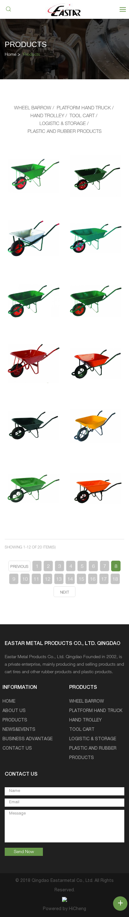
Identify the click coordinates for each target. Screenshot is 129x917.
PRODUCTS (15, 720)
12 (47, 579)
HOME (9, 702)
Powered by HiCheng (64, 909)
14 (70, 579)
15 (81, 579)
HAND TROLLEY (47, 116)
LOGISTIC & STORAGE (62, 124)
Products (31, 55)
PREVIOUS (19, 567)
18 (115, 579)
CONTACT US (17, 749)
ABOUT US (14, 711)
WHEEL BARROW (32, 108)
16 (92, 579)
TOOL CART (82, 116)
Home (10, 55)
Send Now (24, 852)
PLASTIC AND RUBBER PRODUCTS (64, 131)
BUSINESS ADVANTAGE (28, 739)
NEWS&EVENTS (19, 730)
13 (59, 579)
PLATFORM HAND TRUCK (84, 108)
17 (104, 579)
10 (25, 579)
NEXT (64, 593)
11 (36, 579)
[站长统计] (64, 899)
